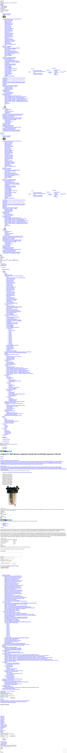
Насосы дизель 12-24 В (4, 466)
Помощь (1, 723)
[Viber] (7, 451)
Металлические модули (7, 468)
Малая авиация (54, 468)
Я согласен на (10, 565)
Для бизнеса (11, 398)
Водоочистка (5, 463)
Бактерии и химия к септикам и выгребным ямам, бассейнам (21, 462)
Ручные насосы (48, 466)
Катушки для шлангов (37, 467)
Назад (8, 276)
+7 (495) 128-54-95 (3, 6)
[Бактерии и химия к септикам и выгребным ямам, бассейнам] (15, 81)
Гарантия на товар (3, 726)
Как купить (7, 430)
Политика (2, 721)
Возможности (2, 727)
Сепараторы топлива (53, 467)
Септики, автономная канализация (40, 461)
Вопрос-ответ (2, 730)
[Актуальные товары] (15, 123)
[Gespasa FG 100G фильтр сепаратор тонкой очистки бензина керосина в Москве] (17, 472)
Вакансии (2, 719)
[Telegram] (11, 451)
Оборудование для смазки (46, 468)
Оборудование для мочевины (37, 468)
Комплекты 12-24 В (19, 466)
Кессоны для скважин (10, 305)
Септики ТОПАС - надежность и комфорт (7, 702)
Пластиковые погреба (10, 366)
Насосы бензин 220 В (42, 466)
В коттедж (10, 384)
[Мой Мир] (4, 451)
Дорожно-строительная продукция (19, 464)
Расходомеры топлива (16, 467)
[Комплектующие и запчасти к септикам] (15, 85)
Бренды (1, 731)
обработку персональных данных (13, 565)
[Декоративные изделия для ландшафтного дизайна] (15, 117)
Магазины (2, 720)
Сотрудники (2, 718)
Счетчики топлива (54, 466)
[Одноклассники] (2, 451)
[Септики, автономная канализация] (15, 57)
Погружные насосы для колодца (33, 463)
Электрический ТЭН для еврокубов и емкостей (34, 464)
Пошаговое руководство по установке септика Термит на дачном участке (13, 701)
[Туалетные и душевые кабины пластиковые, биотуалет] (15, 114)
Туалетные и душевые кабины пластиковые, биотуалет (18, 463)
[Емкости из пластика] (15, 13)
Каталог (6, 273)
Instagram (5, 448)
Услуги (6, 419)
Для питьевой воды (12, 379)
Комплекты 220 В (26, 466)
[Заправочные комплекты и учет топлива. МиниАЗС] (15, 16)
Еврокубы (34, 462)
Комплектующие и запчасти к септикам (14, 356)
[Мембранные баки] (15, 90)
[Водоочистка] (15, 106)
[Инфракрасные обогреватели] (15, 125)
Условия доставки (3, 725)
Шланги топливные (8, 467)
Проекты (6, 425)
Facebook (5, 447)
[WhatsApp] (8, 451)
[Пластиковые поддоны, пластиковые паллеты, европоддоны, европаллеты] (15, 78)
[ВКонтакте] (1, 451)
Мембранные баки (53, 462)
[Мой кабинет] (1, 255)
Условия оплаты (3, 724)
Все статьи (2, 699)
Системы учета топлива (45, 467)
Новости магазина (4, 696)
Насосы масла (30, 467)
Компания (2, 716)
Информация (2, 722)
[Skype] (9, 451)
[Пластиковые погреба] (15, 93)
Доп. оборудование (60, 468)
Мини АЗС (13, 468)
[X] (5, 451)
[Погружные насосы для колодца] (15, 115)
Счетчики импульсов (19, 468)
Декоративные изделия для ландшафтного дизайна (16, 405)
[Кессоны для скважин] (15, 46)
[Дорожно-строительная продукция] (15, 128)
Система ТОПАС (12, 330)
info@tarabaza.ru (4, 445)
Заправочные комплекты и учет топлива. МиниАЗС (16, 277)
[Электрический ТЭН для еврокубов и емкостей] (15, 252)
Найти (2, 748)
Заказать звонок (3, 265)
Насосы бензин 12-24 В (34, 466)
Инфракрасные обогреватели (12, 412)
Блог (1, 729)
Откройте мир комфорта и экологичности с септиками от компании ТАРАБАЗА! (14, 700)
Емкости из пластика (4, 461)
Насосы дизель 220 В (12, 466)
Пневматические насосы (27, 468)
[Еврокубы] (15, 83)
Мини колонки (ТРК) (24, 467)
